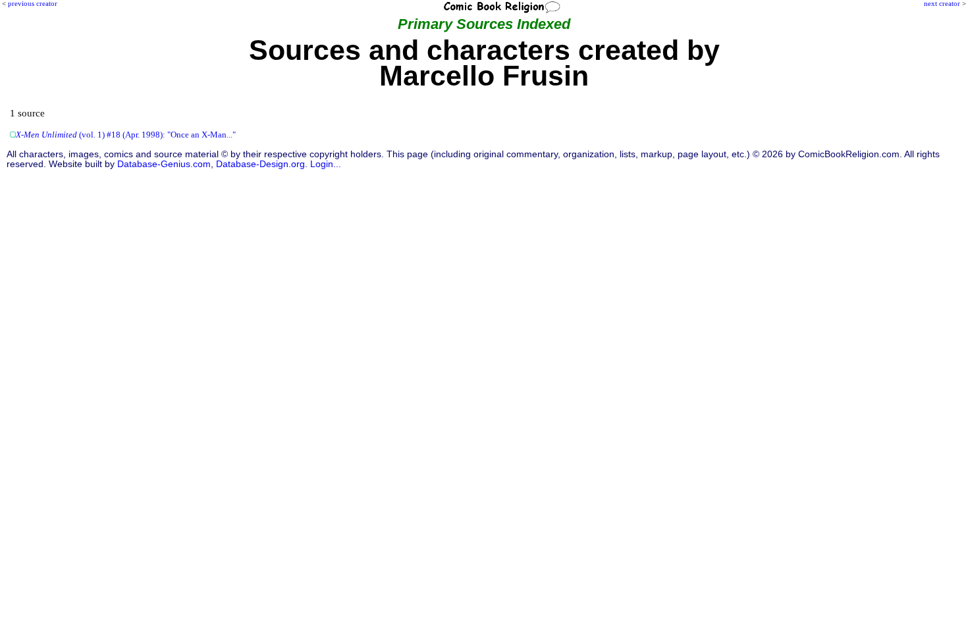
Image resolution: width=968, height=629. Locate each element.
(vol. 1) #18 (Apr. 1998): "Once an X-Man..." (126, 134)
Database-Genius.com (164, 164)
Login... (325, 164)
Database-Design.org (260, 164)
